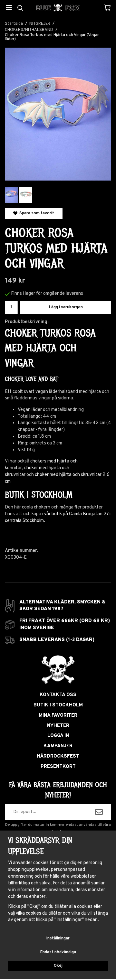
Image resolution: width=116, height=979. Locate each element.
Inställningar (58, 938)
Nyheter (58, 726)
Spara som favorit (35, 213)
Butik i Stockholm (58, 705)
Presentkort (58, 767)
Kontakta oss (58, 695)
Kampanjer (58, 746)
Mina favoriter (58, 716)
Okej (58, 965)
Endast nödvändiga (58, 952)
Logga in (58, 736)
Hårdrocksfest (58, 756)
